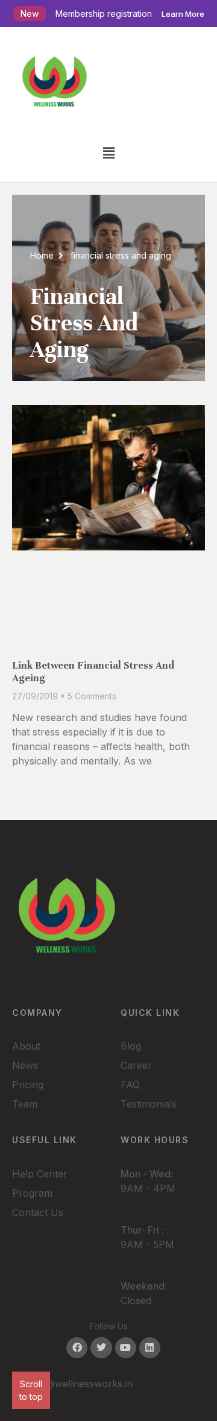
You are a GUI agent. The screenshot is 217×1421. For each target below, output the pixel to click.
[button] (108, 153)
